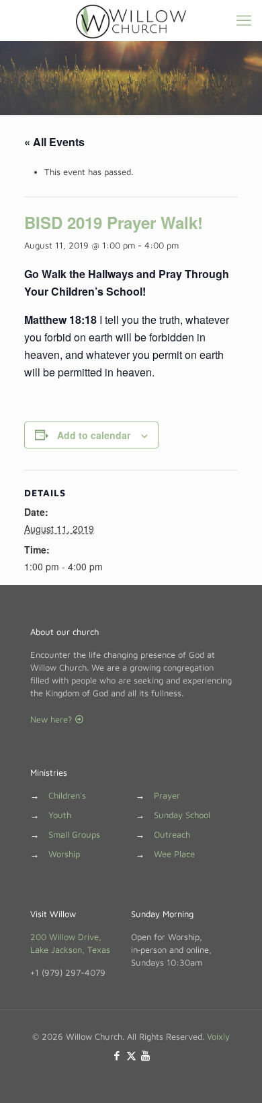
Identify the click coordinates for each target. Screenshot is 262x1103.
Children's (67, 795)
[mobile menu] (243, 20)
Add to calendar (93, 435)
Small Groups (74, 834)
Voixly (218, 1036)
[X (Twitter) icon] (131, 1055)
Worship (64, 853)
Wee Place (174, 853)
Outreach (172, 834)
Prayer (167, 795)
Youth (59, 814)
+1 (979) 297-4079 (67, 972)
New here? (52, 719)
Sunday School (182, 814)
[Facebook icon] (117, 1055)
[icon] (145, 1055)
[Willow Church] (131, 20)
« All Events (54, 141)
